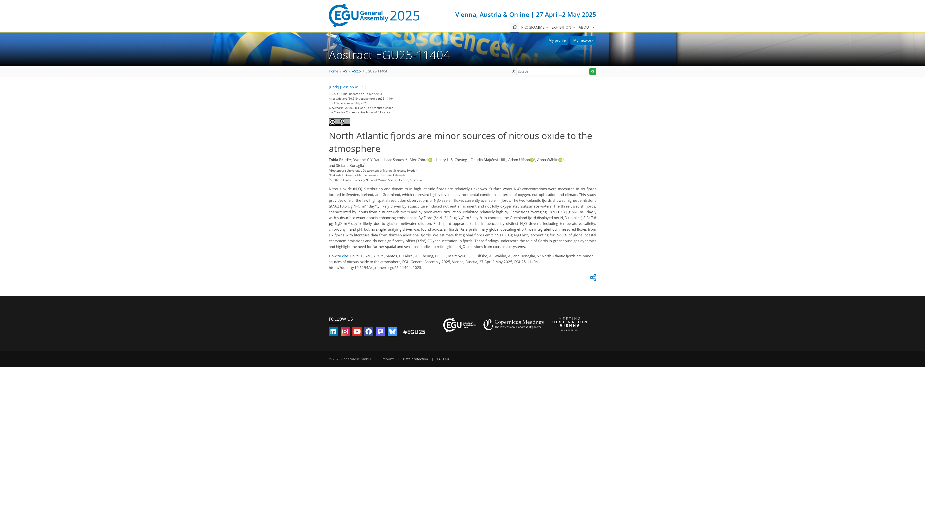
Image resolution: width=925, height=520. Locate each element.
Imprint (388, 359)
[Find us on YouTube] (357, 332)
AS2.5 (356, 71)
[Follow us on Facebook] (368, 332)
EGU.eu (443, 359)
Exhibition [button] (562, 27)
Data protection (415, 359)
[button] (513, 71)
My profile (557, 40)
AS (345, 71)
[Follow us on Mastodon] (380, 332)
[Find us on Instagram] (345, 332)
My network (583, 40)
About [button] (585, 27)
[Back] (334, 86)
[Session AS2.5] (353, 86)
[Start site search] (592, 71)
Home (333, 71)
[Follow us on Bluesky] (392, 332)
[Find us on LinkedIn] (333, 332)
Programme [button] (533, 27)
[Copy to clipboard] (592, 278)
